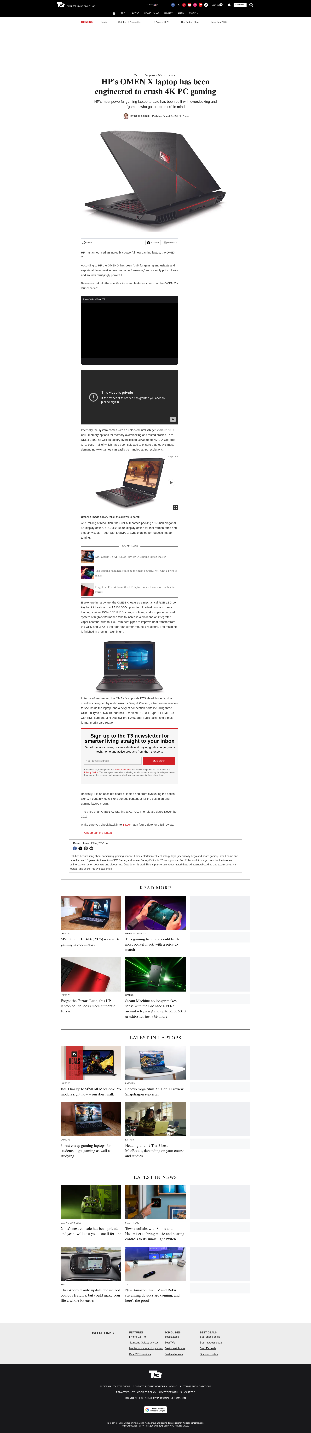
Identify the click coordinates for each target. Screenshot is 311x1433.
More (192, 13)
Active (135, 13)
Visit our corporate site (193, 1423)
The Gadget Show (190, 22)
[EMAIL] (92, 848)
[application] (129, 330)
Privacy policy (125, 1392)
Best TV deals (208, 1348)
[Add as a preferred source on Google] (155, 1409)
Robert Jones (142, 115)
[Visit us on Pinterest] (184, 5)
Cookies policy (146, 1392)
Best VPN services (140, 1354)
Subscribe (239, 5)
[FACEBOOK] (75, 848)
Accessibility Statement (115, 1386)
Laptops (171, 75)
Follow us (155, 243)
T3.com (127, 824)
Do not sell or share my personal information (155, 1398)
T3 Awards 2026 (160, 22)
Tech (124, 13)
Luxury (168, 13)
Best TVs (170, 1342)
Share (89, 243)
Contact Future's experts (150, 1386)
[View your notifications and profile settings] (229, 5)
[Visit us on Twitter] (178, 5)
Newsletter (172, 243)
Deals (104, 22)
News (186, 116)
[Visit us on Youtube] (189, 5)
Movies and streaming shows (146, 1348)
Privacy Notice (91, 772)
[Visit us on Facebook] (173, 5)
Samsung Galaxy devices (144, 1342)
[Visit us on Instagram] (195, 5)
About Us (175, 1386)
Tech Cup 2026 (219, 22)
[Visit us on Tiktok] (206, 5)
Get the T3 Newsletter (129, 22)
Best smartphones (175, 1348)
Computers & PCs (153, 75)
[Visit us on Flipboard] (200, 5)
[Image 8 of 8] (171, 482)
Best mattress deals (211, 1342)
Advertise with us (170, 1392)
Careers (189, 1392)
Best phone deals (210, 1336)
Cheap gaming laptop (98, 832)
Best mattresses (174, 1354)
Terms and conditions (197, 1386)
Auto (181, 13)
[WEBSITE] (86, 848)
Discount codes (209, 1354)
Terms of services (123, 769)
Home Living (151, 13)
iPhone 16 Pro (137, 1336)
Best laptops (172, 1336)
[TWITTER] (81, 848)
